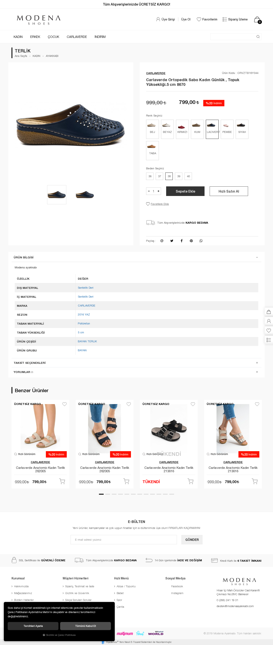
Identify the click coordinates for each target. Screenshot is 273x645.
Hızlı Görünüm (26, 454)
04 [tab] (120, 494)
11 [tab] (165, 494)
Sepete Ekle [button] (185, 191)
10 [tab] (159, 494)
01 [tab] (101, 494)
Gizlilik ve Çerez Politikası (61, 634)
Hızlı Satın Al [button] (229, 191)
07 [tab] (139, 494)
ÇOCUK (53, 37)
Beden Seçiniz (155, 168)
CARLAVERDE (77, 37)
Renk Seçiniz (154, 115)
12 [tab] (171, 494)
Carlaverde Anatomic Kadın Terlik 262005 (40, 469)
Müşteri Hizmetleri (75, 578)
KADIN (18, 37)
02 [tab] (107, 494)
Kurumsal (18, 578)
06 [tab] (133, 494)
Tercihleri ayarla (33, 626)
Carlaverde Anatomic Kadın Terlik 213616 (168, 469)
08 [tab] (146, 494)
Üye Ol (185, 19)
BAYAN (82, 350)
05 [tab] (127, 494)
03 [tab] (114, 494)
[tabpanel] (40, 446)
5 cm (81, 332)
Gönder (192, 539)
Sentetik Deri (85, 287)
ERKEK (35, 37)
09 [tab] (152, 494)
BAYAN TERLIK (87, 341)
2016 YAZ (84, 314)
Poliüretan (84, 323)
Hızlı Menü (121, 578)
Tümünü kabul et (85, 626)
